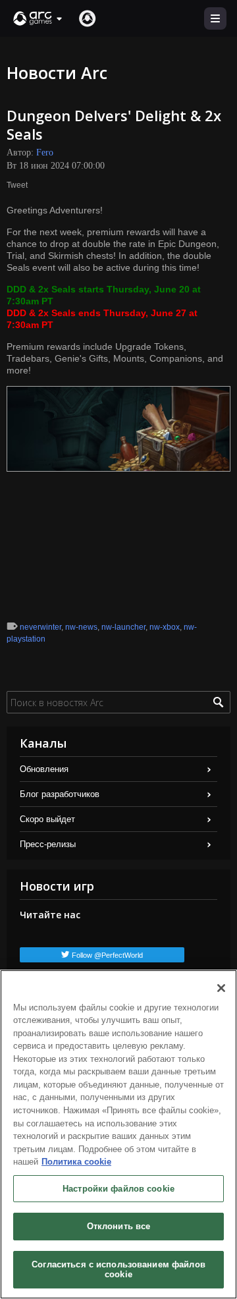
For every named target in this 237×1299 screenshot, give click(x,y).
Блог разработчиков (59, 794)
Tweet (17, 185)
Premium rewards (43, 346)
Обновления (44, 769)
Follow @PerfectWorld (107, 955)
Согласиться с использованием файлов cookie (118, 1269)
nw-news (81, 627)
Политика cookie (76, 1162)
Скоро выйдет (47, 819)
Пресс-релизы (48, 844)
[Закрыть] (221, 988)
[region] (118, 1134)
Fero (44, 152)
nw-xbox (164, 627)
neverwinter (40, 627)
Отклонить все (119, 1226)
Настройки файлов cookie (118, 1189)
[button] (38, 18)
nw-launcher (123, 627)
